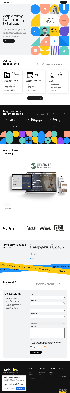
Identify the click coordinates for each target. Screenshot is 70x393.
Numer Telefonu (34, 313)
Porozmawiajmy (8, 40)
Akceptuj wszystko (20, 388)
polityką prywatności (47, 343)
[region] (14, 383)
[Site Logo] (8, 2)
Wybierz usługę (34, 320)
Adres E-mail (34, 307)
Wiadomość (33, 326)
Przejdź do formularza (34, 98)
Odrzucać (12, 388)
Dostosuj (6, 388)
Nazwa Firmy (34, 300)
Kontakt (63, 2)
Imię (32, 294)
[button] (25, 228)
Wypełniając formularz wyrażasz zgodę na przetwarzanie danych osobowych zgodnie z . (47, 343)
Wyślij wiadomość (36, 352)
